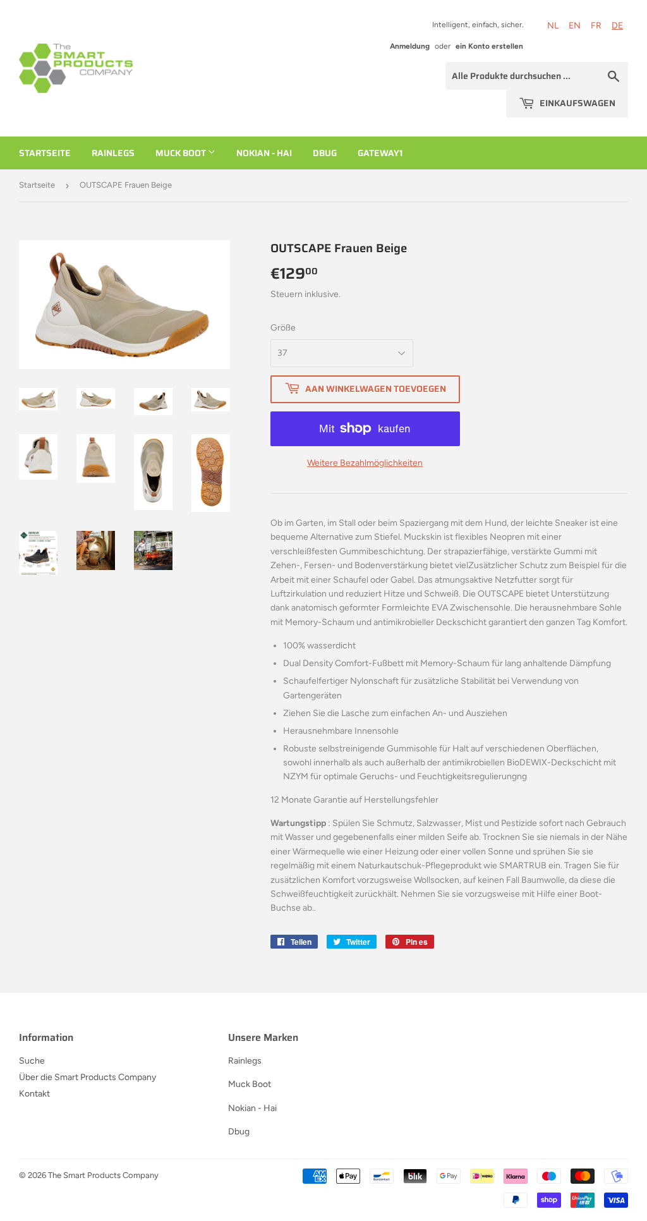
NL (553, 25)
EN (575, 25)
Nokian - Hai (264, 153)
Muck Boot (181, 153)
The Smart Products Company (103, 1175)
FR (596, 25)
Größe (283, 327)
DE (617, 25)
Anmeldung (410, 46)
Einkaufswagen (576, 103)
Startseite (45, 153)
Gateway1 (380, 153)
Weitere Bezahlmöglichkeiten (365, 463)
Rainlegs (113, 153)
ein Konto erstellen (489, 46)
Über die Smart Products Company (87, 1077)
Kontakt (34, 1093)
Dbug (325, 153)
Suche (32, 1060)
